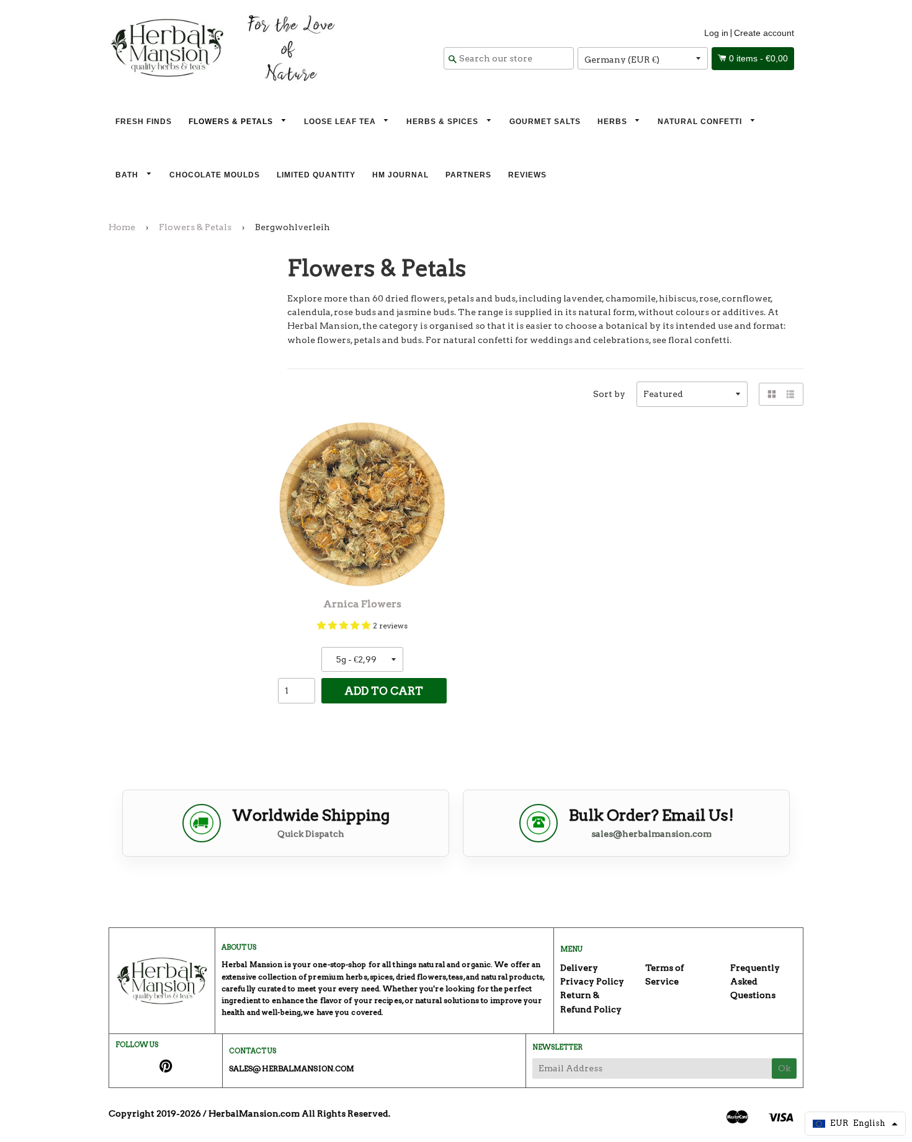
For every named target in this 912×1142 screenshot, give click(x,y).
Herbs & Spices (443, 121)
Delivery (579, 968)
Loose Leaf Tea (341, 121)
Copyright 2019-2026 (155, 1113)
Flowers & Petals (232, 121)
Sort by (609, 394)
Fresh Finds (143, 121)
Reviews (527, 175)
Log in (716, 33)
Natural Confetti (701, 121)
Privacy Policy (592, 981)
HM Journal (400, 175)
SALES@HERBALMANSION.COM (291, 1068)
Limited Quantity (316, 175)
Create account (764, 33)
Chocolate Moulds (214, 175)
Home (122, 227)
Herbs (613, 121)
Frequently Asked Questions (755, 982)
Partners (468, 175)
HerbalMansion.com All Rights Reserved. (299, 1113)
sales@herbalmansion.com (651, 834)
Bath (128, 175)
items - (758, 58)
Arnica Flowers (362, 604)
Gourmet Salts (545, 121)
